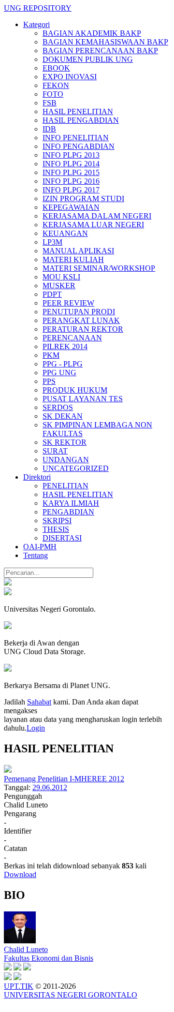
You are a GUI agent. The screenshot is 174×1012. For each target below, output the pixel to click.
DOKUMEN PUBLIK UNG (88, 59)
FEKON (56, 85)
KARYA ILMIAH (71, 503)
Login (36, 728)
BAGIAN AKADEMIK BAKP (92, 33)
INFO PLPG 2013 (71, 155)
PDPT (52, 294)
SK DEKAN (63, 416)
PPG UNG (59, 372)
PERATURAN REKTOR (83, 329)
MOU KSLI (61, 277)
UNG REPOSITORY (38, 8)
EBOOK (56, 68)
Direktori (37, 477)
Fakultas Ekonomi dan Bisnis (48, 958)
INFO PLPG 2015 (71, 172)
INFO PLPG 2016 (71, 181)
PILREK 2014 (65, 346)
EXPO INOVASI (70, 77)
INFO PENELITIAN (76, 137)
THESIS (56, 529)
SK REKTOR (65, 442)
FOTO (53, 94)
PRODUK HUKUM (75, 390)
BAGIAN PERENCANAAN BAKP (100, 50)
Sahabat (39, 702)
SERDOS (58, 407)
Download (20, 874)
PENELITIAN (65, 486)
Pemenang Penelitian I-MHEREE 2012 (64, 779)
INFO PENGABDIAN (79, 146)
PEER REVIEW (68, 303)
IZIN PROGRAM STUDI (83, 198)
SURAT (55, 451)
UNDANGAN (66, 459)
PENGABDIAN (68, 512)
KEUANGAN (65, 233)
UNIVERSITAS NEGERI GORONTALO (70, 995)
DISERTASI (62, 538)
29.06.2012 (49, 787)
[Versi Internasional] (8, 583)
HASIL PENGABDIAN (81, 120)
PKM (51, 355)
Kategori (36, 24)
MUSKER (59, 285)
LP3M (52, 242)
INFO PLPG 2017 (71, 190)
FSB (50, 103)
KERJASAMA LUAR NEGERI (93, 224)
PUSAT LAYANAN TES (83, 399)
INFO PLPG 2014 (71, 164)
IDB (49, 129)
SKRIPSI (57, 520)
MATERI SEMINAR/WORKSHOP (99, 268)
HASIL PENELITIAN (78, 111)
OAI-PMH (40, 547)
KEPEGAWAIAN (71, 207)
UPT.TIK (18, 986)
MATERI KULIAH (73, 259)
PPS (49, 381)
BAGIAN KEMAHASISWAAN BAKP (105, 42)
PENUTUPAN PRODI (79, 312)
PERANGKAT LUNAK (81, 320)
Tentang (35, 555)
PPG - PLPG (63, 364)
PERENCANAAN (72, 338)
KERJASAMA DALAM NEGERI (97, 216)
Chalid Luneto (26, 949)
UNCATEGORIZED (76, 468)
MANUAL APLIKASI (78, 251)
